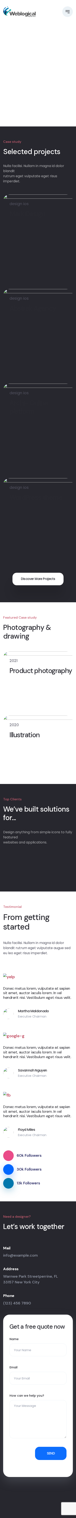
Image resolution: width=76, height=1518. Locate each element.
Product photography (41, 671)
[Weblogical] (19, 11)
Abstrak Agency (33, 308)
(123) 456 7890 (17, 1303)
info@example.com (20, 1255)
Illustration (25, 735)
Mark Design (27, 214)
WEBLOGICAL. (38, 1508)
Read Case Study (24, 82)
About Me (22, 98)
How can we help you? (27, 1395)
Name (14, 1339)
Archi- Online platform (29, 407)
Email (14, 1367)
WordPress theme (36, 497)
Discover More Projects (38, 579)
